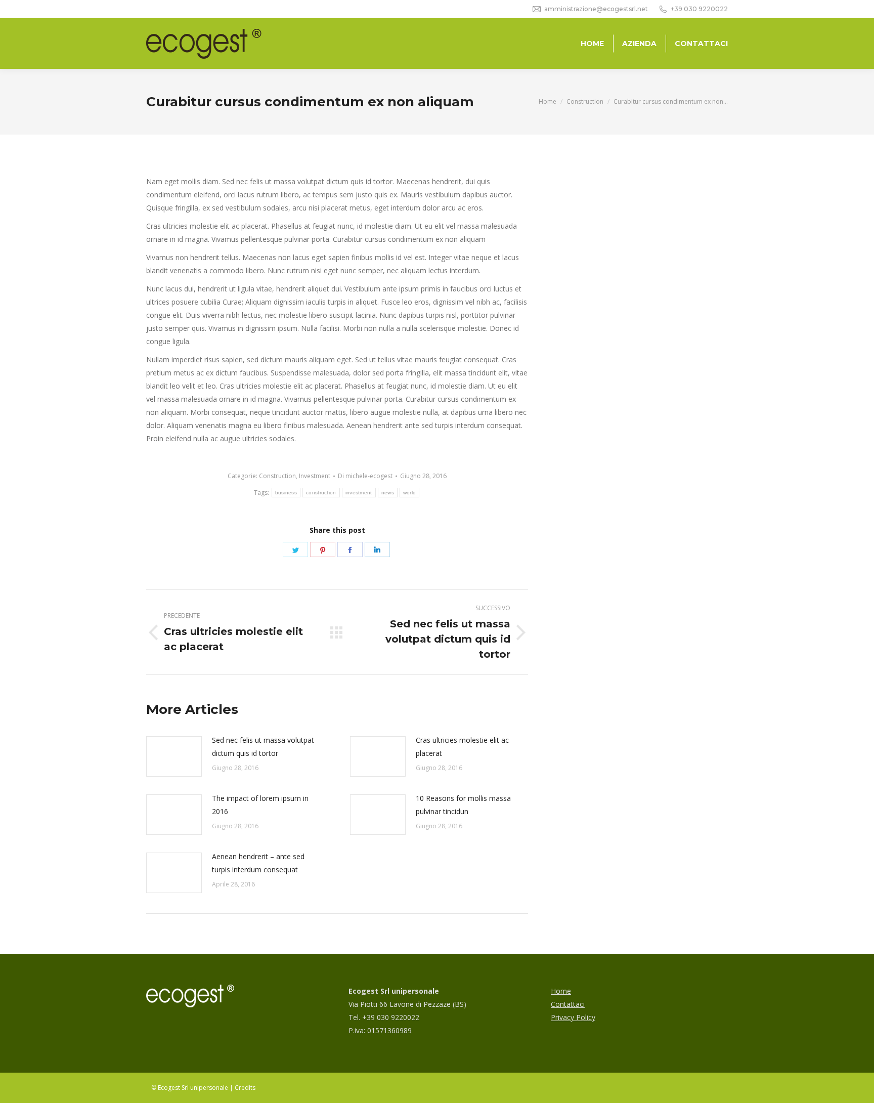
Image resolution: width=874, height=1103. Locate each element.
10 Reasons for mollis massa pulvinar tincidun (463, 804)
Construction (277, 476)
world (409, 492)
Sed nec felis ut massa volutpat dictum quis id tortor (263, 746)
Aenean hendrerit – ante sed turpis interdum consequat (258, 863)
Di (365, 476)
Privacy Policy (573, 1017)
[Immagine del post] (174, 756)
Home (561, 991)
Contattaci (568, 1004)
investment (358, 492)
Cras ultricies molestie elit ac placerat (462, 746)
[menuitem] (592, 43)
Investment (314, 476)
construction (321, 492)
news (387, 492)
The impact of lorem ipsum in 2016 (260, 804)
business (286, 492)
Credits (245, 1087)
